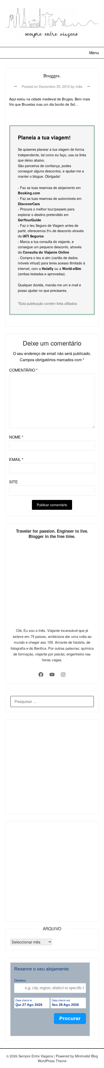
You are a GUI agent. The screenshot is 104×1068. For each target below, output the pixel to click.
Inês (79, 86)
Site (13, 482)
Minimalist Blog (86, 1056)
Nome (16, 437)
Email (16, 459)
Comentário (23, 370)
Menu (94, 52)
